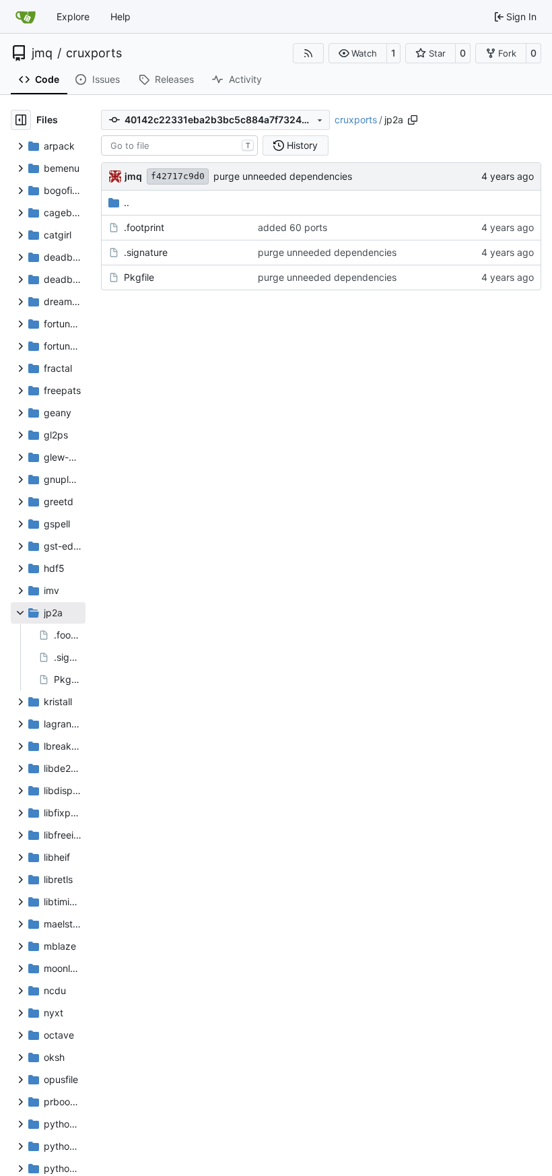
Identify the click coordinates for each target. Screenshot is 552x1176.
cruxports (94, 53)
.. (126, 202)
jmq (42, 53)
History (302, 145)
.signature (146, 252)
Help (120, 16)
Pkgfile (139, 277)
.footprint (144, 227)
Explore (73, 16)
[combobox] (179, 145)
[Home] (25, 17)
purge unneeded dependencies (282, 176)
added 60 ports (292, 227)
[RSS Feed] (308, 53)
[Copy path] (412, 120)
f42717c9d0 (178, 176)
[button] (358, 53)
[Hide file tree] (21, 120)
